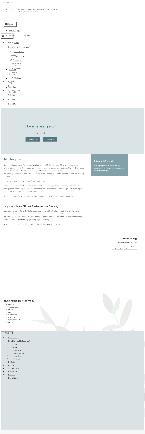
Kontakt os (33, 139)
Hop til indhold (7, 2)
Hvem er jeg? (13, 42)
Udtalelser (12, 95)
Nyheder (11, 99)
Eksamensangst (20, 56)
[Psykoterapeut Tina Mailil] (17, 32)
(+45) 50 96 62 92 (10, 9)
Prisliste (11, 81)
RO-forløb (14, 77)
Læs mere (50, 139)
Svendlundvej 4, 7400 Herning (26, 9)
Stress (13, 55)
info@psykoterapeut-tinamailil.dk (47, 9)
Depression (18, 61)
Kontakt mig (13, 104)
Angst (13, 59)
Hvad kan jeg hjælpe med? (20, 35)
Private (11, 86)
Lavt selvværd (19, 52)
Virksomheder (14, 90)
